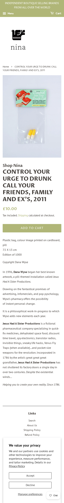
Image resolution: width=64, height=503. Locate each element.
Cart (58, 13)
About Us (32, 425)
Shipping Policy (32, 430)
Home (6, 66)
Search (32, 420)
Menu (10, 13)
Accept (30, 475)
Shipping (23, 215)
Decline (30, 485)
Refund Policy (32, 434)
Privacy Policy (17, 466)
